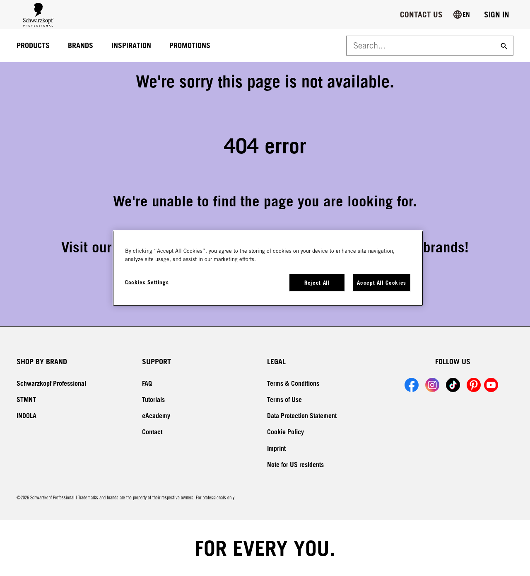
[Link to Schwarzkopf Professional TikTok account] (453, 385)
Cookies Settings (147, 282)
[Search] (503, 45)
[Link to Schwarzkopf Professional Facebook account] (412, 385)
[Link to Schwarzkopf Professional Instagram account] (432, 385)
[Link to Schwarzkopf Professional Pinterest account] (474, 385)
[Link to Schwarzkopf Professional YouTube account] (491, 385)
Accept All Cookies (381, 282)
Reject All (317, 282)
